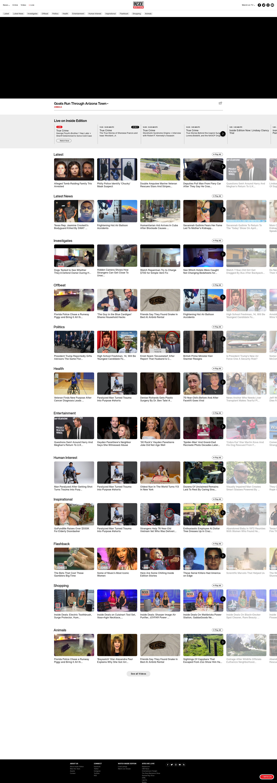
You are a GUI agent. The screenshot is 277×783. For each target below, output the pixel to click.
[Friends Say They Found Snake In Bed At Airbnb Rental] (160, 300)
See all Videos (138, 674)
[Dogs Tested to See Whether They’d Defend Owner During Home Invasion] (74, 255)
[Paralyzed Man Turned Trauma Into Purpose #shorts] (117, 383)
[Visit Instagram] (176, 765)
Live (32, 5)
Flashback (124, 13)
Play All (218, 154)
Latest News (18, 13)
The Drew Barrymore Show (151, 773)
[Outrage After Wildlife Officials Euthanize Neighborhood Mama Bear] (246, 645)
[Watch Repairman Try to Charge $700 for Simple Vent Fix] (160, 255)
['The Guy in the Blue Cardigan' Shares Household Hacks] (117, 300)
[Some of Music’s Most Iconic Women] (117, 559)
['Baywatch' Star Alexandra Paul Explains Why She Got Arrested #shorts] (117, 645)
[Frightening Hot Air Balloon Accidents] (117, 211)
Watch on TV (247, 5)
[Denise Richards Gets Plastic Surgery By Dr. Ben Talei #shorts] (160, 383)
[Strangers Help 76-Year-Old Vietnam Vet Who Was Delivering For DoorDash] (160, 514)
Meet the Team (75, 769)
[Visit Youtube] (180, 765)
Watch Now (64, 140)
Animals (148, 13)
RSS (95, 776)
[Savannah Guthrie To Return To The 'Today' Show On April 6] (246, 211)
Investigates (32, 13)
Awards (72, 771)
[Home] (138, 5)
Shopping (137, 13)
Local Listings (122, 767)
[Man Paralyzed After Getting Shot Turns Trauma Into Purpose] (74, 472)
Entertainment (78, 13)
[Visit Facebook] (168, 765)
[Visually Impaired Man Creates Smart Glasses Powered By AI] (246, 472)
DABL (144, 778)
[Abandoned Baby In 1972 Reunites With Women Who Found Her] (246, 514)
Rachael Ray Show (148, 776)
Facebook (97, 767)
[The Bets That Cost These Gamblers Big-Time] (74, 559)
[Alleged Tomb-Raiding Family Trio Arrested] (74, 169)
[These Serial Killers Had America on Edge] (203, 559)
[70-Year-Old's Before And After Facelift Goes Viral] (203, 383)
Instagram (97, 771)
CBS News (145, 769)
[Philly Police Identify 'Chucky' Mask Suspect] (117, 169)
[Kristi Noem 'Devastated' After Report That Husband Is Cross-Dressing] (160, 342)
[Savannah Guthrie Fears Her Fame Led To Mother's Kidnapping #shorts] (203, 211)
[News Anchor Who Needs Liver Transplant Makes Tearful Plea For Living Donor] (246, 383)
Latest (6, 13)
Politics (55, 13)
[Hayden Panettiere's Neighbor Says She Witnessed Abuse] (117, 428)
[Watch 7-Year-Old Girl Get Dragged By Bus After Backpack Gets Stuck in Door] (246, 255)
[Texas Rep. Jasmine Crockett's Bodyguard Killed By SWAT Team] (74, 211)
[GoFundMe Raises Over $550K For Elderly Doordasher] (74, 514)
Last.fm (144, 780)
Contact (72, 773)
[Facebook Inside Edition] (259, 5)
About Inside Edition (77, 767)
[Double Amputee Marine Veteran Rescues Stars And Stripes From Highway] (160, 169)
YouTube (97, 773)
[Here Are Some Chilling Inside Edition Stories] (160, 559)
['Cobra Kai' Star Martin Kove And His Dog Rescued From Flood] (246, 428)
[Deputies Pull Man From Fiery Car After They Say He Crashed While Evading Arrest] (203, 169)
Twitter (96, 769)
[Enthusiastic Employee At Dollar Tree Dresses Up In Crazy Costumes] (203, 514)
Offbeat (45, 13)
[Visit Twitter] (172, 765)
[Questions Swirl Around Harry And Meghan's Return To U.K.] (246, 169)
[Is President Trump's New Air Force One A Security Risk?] (246, 342)
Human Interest (95, 13)
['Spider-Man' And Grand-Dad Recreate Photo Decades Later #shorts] (203, 428)
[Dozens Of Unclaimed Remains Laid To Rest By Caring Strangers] (203, 472)
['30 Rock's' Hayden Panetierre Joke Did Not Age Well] (160, 428)
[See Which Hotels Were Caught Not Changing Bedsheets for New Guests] (203, 255)
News (5, 5)
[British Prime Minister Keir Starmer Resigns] (203, 342)
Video (23, 5)
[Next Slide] (223, 134)
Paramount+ (146, 767)
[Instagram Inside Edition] (268, 5)
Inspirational (110, 13)
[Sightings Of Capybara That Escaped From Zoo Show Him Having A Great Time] (203, 645)
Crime (15, 5)
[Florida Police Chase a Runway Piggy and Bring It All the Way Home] (74, 300)
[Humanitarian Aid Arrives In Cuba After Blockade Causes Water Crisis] (160, 211)
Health (65, 13)
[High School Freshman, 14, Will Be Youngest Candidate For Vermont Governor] (246, 300)
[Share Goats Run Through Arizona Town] (220, 103)
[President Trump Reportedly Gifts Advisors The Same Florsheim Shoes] (74, 342)
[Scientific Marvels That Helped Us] (246, 559)
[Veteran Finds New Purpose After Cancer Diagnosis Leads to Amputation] (74, 383)
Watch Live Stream (124, 769)
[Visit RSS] (184, 765)
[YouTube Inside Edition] (272, 5)
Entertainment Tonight (149, 771)
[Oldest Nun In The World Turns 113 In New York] (160, 472)
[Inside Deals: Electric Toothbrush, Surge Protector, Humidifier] (74, 600)
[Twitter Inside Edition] (263, 5)
